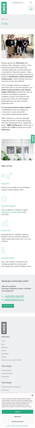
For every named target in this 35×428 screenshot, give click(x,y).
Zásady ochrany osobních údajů (19, 425)
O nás (3, 341)
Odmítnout (17, 416)
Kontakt (3, 350)
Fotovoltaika (5, 376)
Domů (2, 19)
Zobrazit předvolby (17, 421)
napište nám (7, 306)
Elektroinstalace (6, 370)
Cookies (9, 425)
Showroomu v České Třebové (11, 212)
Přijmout (17, 412)
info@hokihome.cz (14, 299)
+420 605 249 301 (17, 2)
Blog (2, 344)
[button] (32, 395)
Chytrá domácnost (7, 373)
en (31, 3)
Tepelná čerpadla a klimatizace (11, 387)
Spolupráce (5, 353)
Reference (4, 347)
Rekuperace (5, 390)
